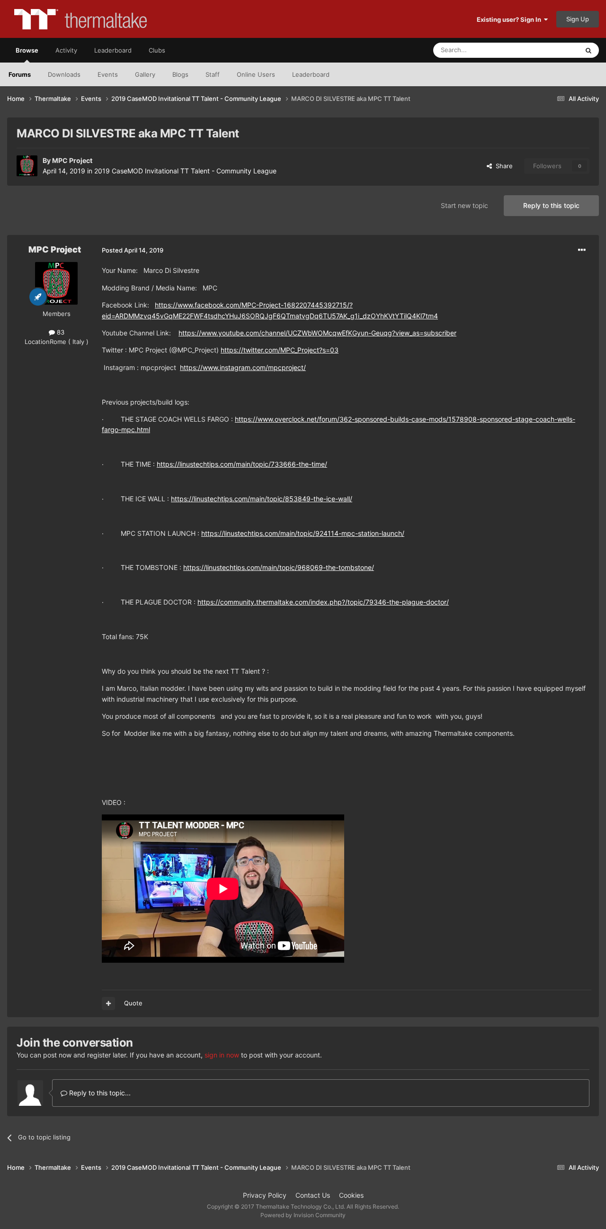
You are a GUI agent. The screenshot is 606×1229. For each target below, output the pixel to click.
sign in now (222, 1055)
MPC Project (72, 160)
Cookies (351, 1195)
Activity (66, 50)
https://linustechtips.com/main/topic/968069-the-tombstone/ (278, 567)
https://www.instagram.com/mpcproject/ (243, 367)
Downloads (64, 74)
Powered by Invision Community (303, 1215)
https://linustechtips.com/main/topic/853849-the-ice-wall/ (261, 499)
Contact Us (312, 1195)
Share (502, 166)
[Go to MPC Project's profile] (27, 165)
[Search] (588, 50)
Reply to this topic (551, 205)
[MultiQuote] (108, 1003)
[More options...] (581, 250)
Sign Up (577, 19)
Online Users (256, 74)
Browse (27, 50)
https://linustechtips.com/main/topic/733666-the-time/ (242, 464)
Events (108, 74)
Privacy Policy (264, 1195)
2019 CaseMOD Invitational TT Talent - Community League (185, 171)
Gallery (145, 74)
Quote (133, 1003)
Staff (212, 74)
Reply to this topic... (99, 1093)
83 (59, 332)
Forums (20, 74)
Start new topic (464, 205)
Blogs (180, 74)
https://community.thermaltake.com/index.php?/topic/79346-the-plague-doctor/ (323, 602)
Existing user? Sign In (510, 19)
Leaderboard (311, 74)
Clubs (157, 50)
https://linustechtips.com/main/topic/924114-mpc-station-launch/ (302, 533)
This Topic (551, 50)
